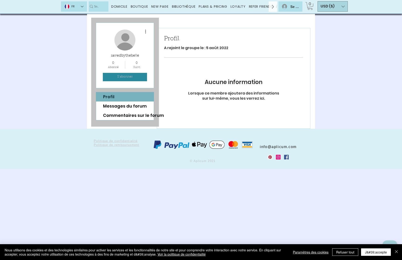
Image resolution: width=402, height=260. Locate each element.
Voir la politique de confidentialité (181, 254)
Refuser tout (345, 252)
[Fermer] (396, 252)
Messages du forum (125, 106)
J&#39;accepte (376, 252)
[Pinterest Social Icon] (270, 157)
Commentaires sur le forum (128, 115)
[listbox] (333, 6)
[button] (310, 6)
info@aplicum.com (278, 147)
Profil (108, 97)
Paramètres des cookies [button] (310, 252)
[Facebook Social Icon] (286, 157)
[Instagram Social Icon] (278, 157)
